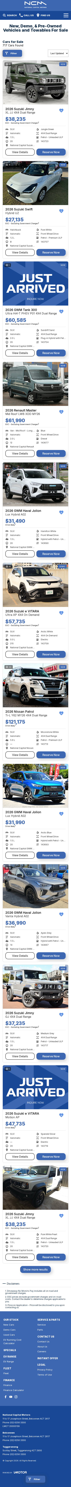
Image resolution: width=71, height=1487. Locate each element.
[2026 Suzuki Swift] (35, 183)
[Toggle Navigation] (66, 15)
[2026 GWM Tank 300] (35, 283)
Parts (40, 1329)
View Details (20, 152)
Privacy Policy (44, 1369)
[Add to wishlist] (61, 110)
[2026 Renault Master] (35, 384)
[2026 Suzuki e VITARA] (35, 585)
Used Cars (9, 1334)
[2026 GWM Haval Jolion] (35, 484)
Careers (41, 1351)
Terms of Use (44, 1374)
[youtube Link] (11, 1397)
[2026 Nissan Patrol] (35, 685)
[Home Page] (35, 4)
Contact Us (43, 1341)
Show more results (35, 1269)
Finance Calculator (13, 1390)
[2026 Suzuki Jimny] (35, 83)
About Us (42, 1346)
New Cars (8, 1324)
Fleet (6, 1373)
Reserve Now (51, 152)
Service (41, 1324)
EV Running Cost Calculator (12, 1341)
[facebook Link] (5, 1397)
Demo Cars (9, 1329)
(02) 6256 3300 (18, 1422)
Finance (7, 1385)
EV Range (8, 1361)
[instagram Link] (16, 1397)
